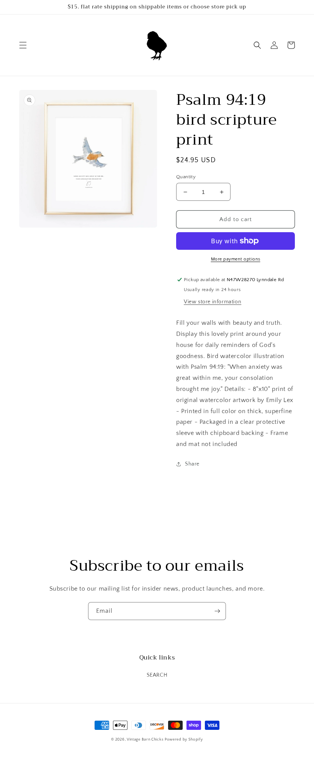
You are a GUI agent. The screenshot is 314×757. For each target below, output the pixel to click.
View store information (212, 302)
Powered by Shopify (184, 739)
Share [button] (192, 464)
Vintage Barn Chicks (145, 739)
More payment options (235, 259)
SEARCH (157, 675)
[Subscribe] (217, 611)
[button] (23, 45)
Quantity (186, 176)
